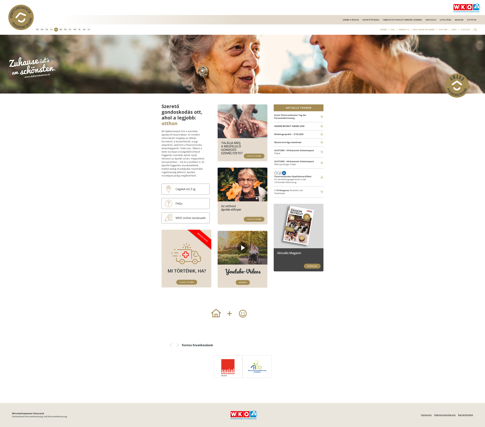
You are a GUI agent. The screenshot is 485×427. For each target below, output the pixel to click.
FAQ (393, 29)
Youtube (443, 29)
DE (37, 29)
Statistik (471, 19)
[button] (173, 345)
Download (312, 266)
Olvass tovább (254, 156)
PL (70, 29)
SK (47, 29)
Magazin (459, 19)
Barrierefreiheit (465, 415)
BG (61, 29)
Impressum (426, 415)
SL (79, 29)
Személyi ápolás (351, 19)
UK (84, 29)
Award (383, 29)
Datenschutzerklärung (445, 415)
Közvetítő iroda (370, 19)
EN (42, 29)
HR (75, 29)
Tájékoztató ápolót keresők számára (402, 19)
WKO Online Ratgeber (423, 29)
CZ (51, 29)
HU (56, 29)
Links (454, 29)
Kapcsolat (431, 19)
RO (65, 29)
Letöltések (445, 19)
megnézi (243, 282)
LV (89, 29)
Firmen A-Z (404, 29)
